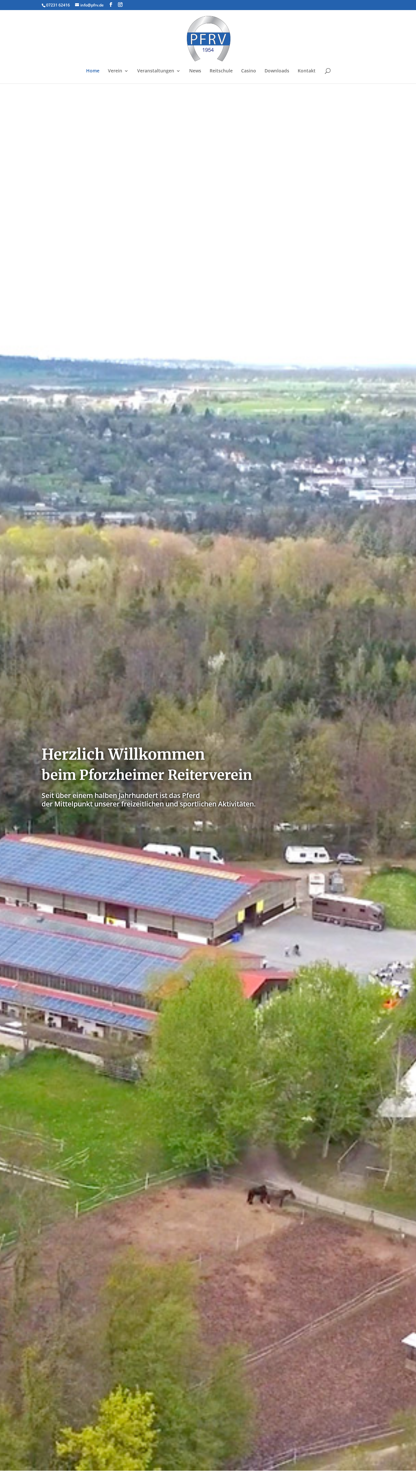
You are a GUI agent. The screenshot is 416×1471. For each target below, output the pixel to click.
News (195, 71)
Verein (115, 71)
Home (92, 71)
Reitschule (221, 71)
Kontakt (307, 71)
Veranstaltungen (155, 71)
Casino (248, 71)
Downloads (277, 71)
